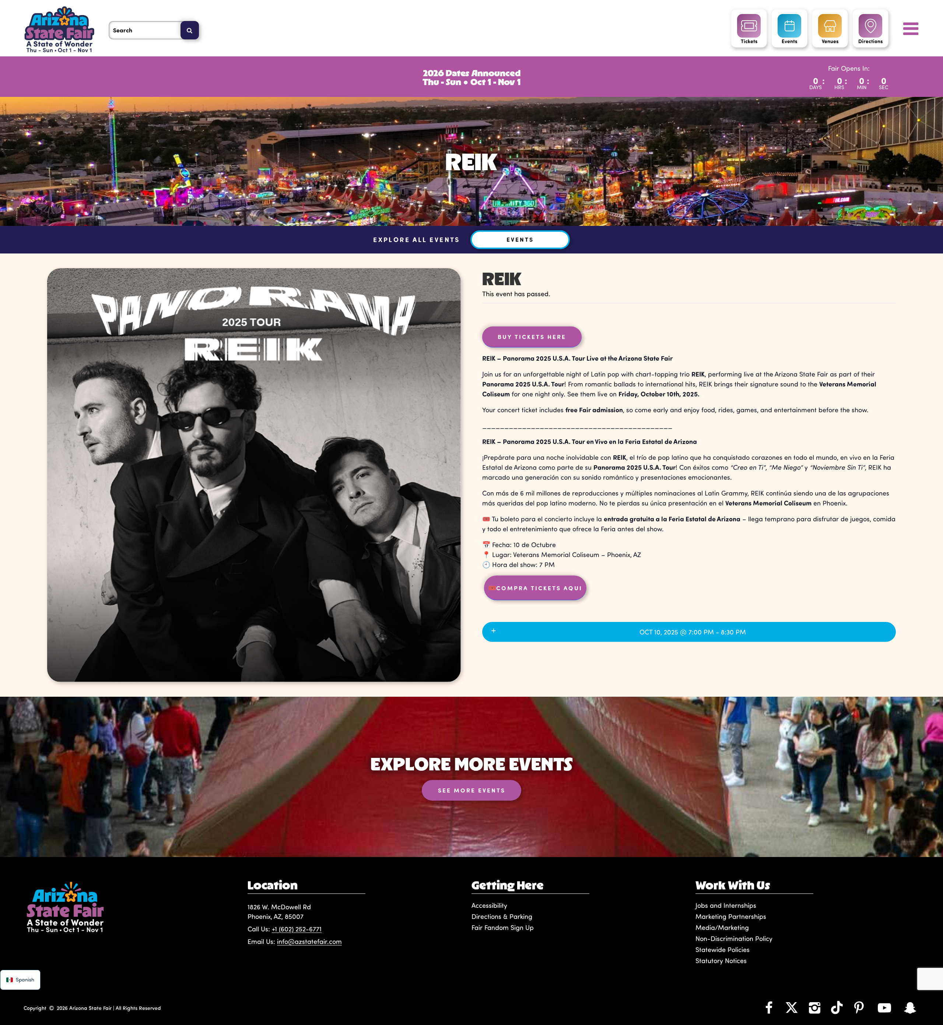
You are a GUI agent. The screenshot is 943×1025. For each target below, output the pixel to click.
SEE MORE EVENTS (471, 790)
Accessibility (489, 905)
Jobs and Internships (725, 905)
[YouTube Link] (884, 1007)
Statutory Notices (721, 960)
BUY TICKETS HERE (532, 336)
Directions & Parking (502, 916)
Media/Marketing (722, 927)
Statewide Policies (722, 949)
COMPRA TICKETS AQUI (535, 588)
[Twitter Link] (791, 1007)
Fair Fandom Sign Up (503, 927)
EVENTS (520, 239)
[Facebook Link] (769, 1007)
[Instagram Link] (814, 1007)
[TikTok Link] (837, 1007)
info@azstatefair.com (309, 941)
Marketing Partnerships (730, 916)
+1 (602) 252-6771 (297, 929)
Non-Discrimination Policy (733, 938)
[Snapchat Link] (910, 1007)
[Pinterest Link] (859, 1007)
